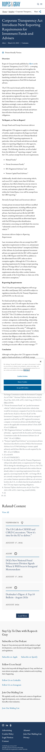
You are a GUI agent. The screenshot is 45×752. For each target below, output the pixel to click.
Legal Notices (7, 737)
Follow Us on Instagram (11, 685)
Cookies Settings (22, 376)
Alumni (26, 730)
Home (4, 11)
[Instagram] (3, 725)
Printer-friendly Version (13, 52)
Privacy (26, 737)
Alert (31, 63)
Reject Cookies (22, 382)
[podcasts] (10, 725)
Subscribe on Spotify (29, 657)
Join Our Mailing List (10, 708)
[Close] (40, 361)
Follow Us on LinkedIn (11, 680)
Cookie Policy (8, 734)
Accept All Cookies (22, 388)
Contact (5, 741)
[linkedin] (7, 725)
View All (5, 512)
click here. (26, 370)
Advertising (7, 730)
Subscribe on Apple (9, 657)
